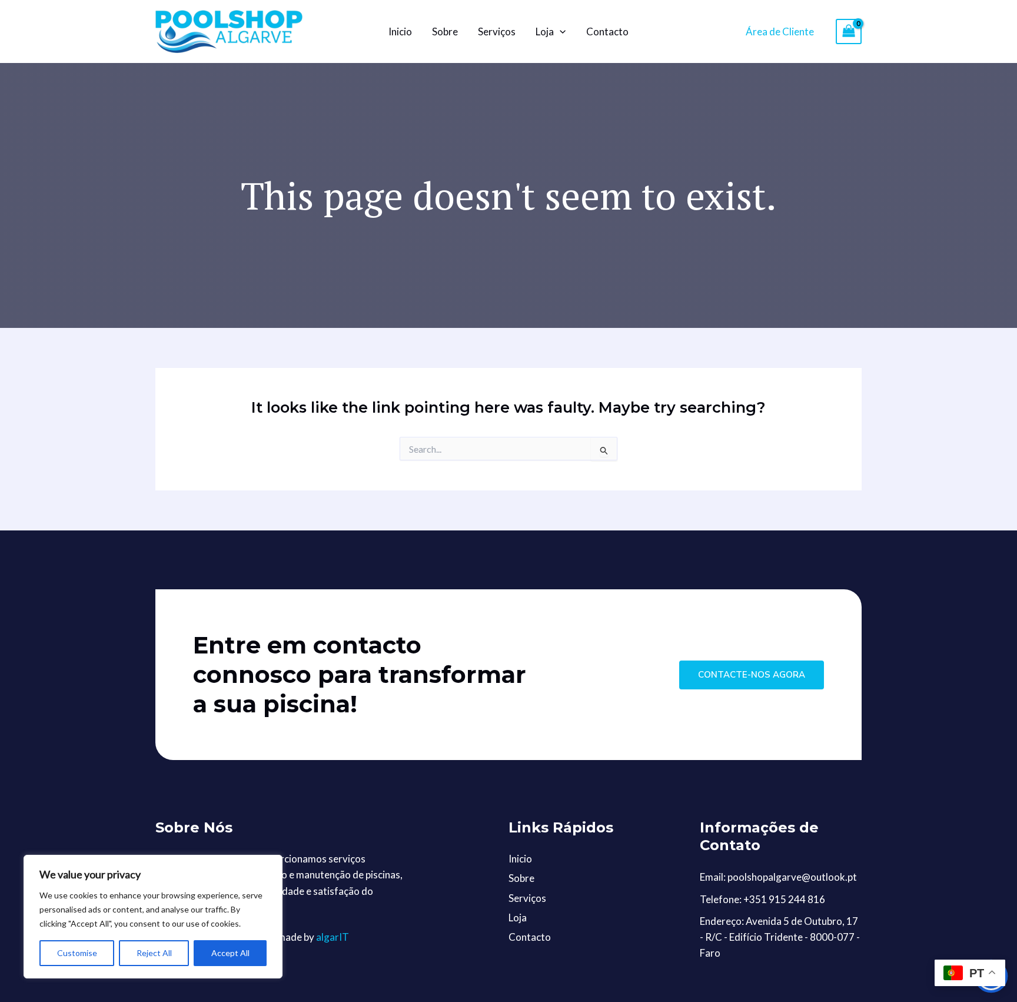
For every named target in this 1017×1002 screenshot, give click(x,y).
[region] (153, 916)
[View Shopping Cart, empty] (849, 31)
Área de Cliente (780, 31)
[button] (560, 31)
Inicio (400, 31)
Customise (77, 953)
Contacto (607, 31)
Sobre (445, 31)
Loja (545, 31)
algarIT (332, 937)
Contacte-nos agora (751, 675)
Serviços (497, 31)
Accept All (230, 953)
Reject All (154, 953)
